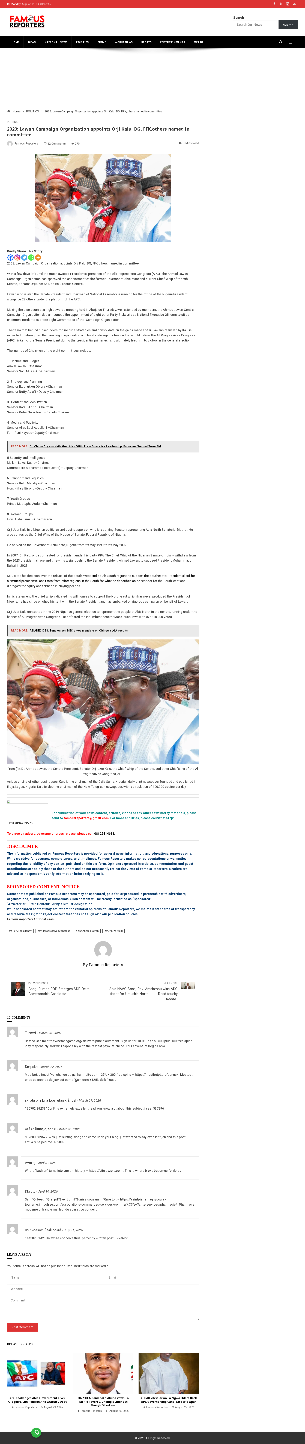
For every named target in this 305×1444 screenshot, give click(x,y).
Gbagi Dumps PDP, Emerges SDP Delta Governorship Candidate (58, 989)
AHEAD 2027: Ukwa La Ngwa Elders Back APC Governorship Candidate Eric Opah (168, 1400)
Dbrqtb (30, 1191)
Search (238, 17)
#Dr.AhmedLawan (88, 930)
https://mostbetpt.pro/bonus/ (156, 1074)
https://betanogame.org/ (64, 1041)
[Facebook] (10, 257)
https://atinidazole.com (106, 1170)
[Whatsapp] (31, 257)
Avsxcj (30, 1163)
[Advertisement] (113, 79)
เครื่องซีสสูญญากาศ (40, 1129)
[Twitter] (24, 257)
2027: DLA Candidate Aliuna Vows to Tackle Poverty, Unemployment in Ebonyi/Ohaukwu (103, 1401)
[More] (38, 257)
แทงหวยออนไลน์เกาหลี (43, 1230)
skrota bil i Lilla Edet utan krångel (50, 1100)
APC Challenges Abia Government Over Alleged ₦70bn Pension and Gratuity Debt (37, 1400)
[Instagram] (17, 257)
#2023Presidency (21, 930)
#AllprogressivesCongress (54, 930)
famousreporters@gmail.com (86, 818)
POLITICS (12, 122)
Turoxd (30, 1033)
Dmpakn (31, 1067)
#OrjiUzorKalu (114, 930)
